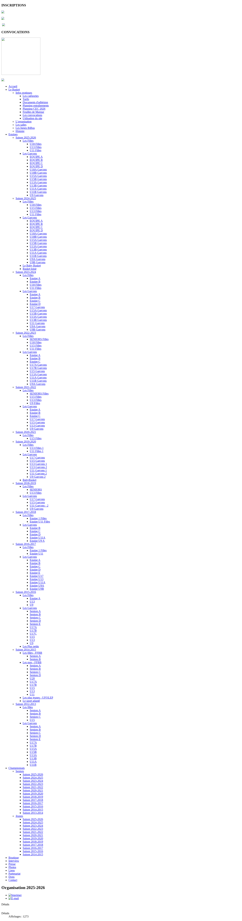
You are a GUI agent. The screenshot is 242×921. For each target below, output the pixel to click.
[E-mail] (14, 898)
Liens (12, 870)
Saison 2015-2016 (26, 591)
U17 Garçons (37, 307)
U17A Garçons (38, 364)
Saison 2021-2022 (26, 387)
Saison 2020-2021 (26, 431)
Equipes (13, 134)
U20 (32, 678)
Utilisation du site (32, 118)
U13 (32, 601)
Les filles (28, 707)
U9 (31, 604)
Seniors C (35, 617)
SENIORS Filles (39, 339)
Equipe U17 (36, 575)
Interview (14, 860)
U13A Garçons (38, 182)
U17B (33, 630)
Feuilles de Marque (33, 111)
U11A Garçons (38, 188)
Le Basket (14, 89)
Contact (13, 880)
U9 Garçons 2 (38, 476)
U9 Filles (35, 403)
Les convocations (32, 115)
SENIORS (36, 489)
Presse (12, 864)
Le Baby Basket (32, 265)
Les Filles (28, 140)
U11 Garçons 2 (38, 473)
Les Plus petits (31, 646)
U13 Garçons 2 (38, 467)
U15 (32, 636)
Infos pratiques (24, 92)
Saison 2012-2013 (26, 704)
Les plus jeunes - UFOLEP (38, 697)
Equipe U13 (36, 579)
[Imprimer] (15, 895)
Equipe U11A (37, 537)
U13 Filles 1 (37, 447)
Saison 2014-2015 (26, 649)
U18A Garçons (38, 169)
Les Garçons (30, 153)
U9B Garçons (37, 262)
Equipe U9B (37, 588)
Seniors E (35, 623)
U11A (33, 761)
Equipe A (35, 278)
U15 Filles (35, 207)
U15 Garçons (37, 371)
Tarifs (26, 99)
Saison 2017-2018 (26, 511)
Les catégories (31, 95)
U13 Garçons (37, 425)
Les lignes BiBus (25, 127)
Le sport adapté (31, 700)
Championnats (17, 768)
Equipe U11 (36, 553)
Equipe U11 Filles (40, 521)
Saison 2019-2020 (26, 441)
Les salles (21, 124)
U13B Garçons (38, 185)
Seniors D (35, 620)
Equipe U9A (37, 585)
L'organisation (24, 121)
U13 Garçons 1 (38, 463)
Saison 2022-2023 (26, 332)
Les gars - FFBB (32, 662)
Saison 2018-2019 (26, 483)
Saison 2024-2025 (26, 198)
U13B (33, 758)
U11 (32, 694)
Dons (12, 876)
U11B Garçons (38, 191)
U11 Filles (35, 150)
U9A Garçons (37, 259)
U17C (33, 633)
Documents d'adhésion (35, 102)
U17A (33, 627)
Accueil (13, 86)
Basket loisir (29, 268)
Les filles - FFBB (32, 652)
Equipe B (35, 281)
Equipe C (35, 300)
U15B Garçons (38, 179)
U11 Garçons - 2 (39, 505)
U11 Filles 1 (36, 451)
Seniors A (35, 611)
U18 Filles (35, 143)
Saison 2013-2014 (33, 812)
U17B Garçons (38, 367)
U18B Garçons (38, 172)
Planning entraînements (36, 105)
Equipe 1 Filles (38, 518)
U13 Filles (35, 147)
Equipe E (35, 572)
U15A (33, 748)
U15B (33, 752)
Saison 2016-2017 (26, 543)
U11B (33, 764)
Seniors (20, 771)
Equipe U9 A (37, 540)
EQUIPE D (36, 166)
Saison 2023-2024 (26, 271)
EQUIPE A (36, 156)
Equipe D (35, 303)
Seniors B (35, 614)
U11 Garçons (37, 323)
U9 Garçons (36, 195)
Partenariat (14, 873)
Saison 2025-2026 (26, 137)
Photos (12, 867)
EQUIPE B (36, 159)
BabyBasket (29, 479)
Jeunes (19, 816)
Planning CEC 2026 (34, 108)
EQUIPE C (36, 163)
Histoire (20, 131)
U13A (33, 755)
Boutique (14, 857)
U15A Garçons (38, 175)
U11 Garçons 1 (38, 470)
